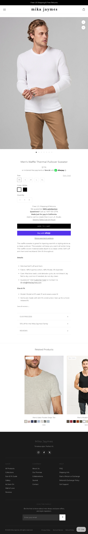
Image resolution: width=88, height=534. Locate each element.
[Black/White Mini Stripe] (45, 421)
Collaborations (37, 476)
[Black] (74, 421)
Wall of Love (10, 488)
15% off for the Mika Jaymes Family (34, 324)
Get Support (64, 484)
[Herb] (68, 421)
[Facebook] (44, 452)
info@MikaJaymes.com (32, 283)
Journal (35, 480)
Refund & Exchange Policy (69, 480)
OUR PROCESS (26, 317)
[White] (84, 421)
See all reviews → (23, 306)
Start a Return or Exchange (69, 476)
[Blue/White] (38, 421)
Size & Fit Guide (11, 476)
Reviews (8, 492)
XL (42, 180)
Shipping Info (64, 472)
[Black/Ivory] (35, 421)
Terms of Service (58, 530)
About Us (35, 469)
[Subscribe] (62, 517)
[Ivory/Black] (25, 421)
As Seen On (9, 484)
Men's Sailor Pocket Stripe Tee (44, 418)
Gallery (7, 480)
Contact (35, 484)
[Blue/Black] (48, 421)
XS (19, 180)
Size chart (67, 175)
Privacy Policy (45, 530)
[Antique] (77, 421)
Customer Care (40, 280)
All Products (9, 469)
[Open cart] (84, 9)
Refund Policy (69, 530)
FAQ (61, 469)
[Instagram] (38, 452)
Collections (9, 472)
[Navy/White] (32, 421)
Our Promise (37, 472)
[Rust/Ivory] (29, 421)
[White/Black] (42, 421)
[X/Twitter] (49, 452)
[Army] (81, 421)
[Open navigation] (4, 10)
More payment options (44, 238)
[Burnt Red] (71, 421)
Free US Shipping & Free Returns (44, 3)
